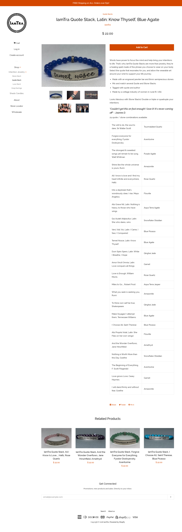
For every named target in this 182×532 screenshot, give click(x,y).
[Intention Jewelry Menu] (26, 72)
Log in (17, 49)
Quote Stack (16, 80)
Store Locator (16, 106)
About (16, 100)
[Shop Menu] (20, 67)
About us (111, 511)
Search (103, 511)
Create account (17, 55)
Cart (18, 43)
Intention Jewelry (17, 72)
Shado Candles (17, 93)
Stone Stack (16, 76)
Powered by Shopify (117, 522)
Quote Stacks (108, 14)
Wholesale (17, 112)
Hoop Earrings (16, 88)
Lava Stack (17, 84)
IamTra (108, 25)
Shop (16, 67)
